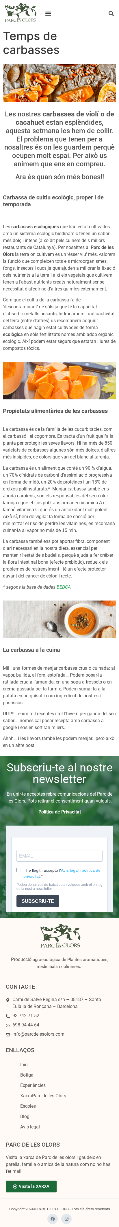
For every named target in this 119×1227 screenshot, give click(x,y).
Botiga (27, 1075)
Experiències (33, 1085)
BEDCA (64, 587)
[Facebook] (52, 1219)
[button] (48, 13)
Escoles (28, 1106)
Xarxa (43, 1095)
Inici (24, 1064)
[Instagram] (66, 1219)
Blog (24, 1116)
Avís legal (30, 1127)
